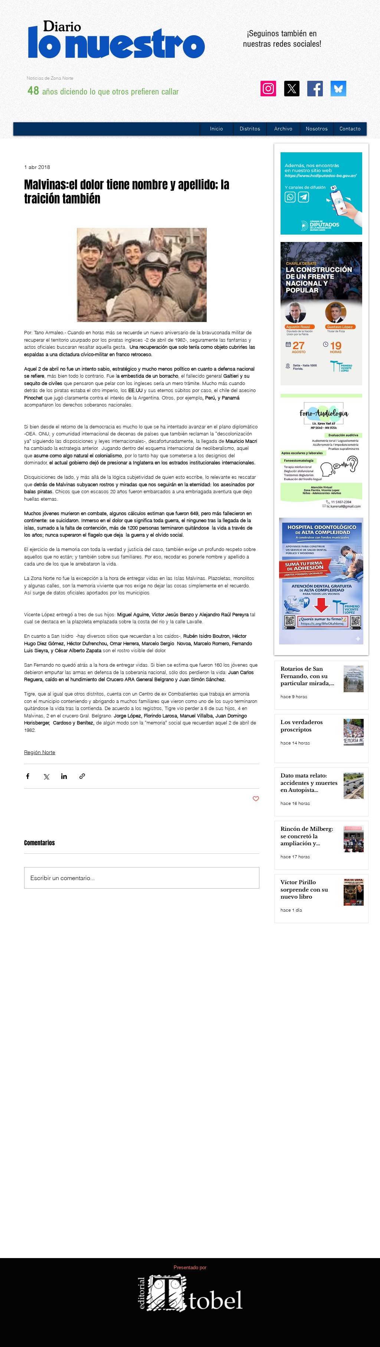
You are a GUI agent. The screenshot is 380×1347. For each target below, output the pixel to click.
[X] (291, 88)
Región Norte (39, 752)
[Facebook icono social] (315, 88)
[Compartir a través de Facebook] (27, 776)
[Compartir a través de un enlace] (82, 776)
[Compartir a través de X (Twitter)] (45, 776)
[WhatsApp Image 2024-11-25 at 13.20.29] (338, 88)
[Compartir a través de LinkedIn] (64, 776)
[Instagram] (268, 88)
